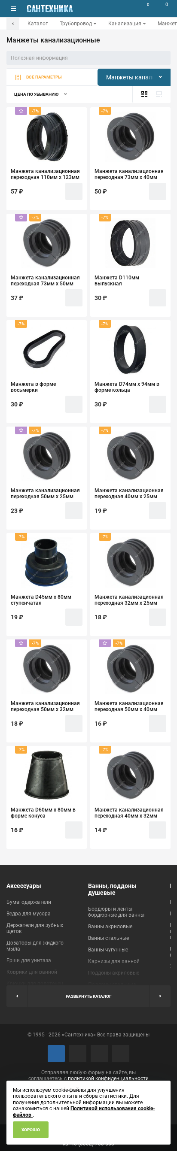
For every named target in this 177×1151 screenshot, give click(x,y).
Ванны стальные (108, 938)
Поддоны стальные (112, 984)
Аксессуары (23, 885)
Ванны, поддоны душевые (112, 889)
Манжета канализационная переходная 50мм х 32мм (45, 706)
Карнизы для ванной (114, 961)
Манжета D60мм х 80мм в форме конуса (43, 813)
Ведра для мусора (28, 914)
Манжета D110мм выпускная (117, 281)
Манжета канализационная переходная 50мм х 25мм (45, 494)
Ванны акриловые (110, 927)
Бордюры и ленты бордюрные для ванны (116, 912)
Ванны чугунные (108, 950)
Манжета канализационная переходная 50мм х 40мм (129, 706)
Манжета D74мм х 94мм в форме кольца (127, 387)
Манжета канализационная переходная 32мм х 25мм (129, 600)
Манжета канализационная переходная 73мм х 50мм (45, 281)
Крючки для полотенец (34, 984)
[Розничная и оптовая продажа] (50, 8)
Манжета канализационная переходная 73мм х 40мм (129, 174)
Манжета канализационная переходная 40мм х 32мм (129, 813)
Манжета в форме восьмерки (33, 387)
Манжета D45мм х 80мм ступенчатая (41, 600)
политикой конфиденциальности (108, 1078)
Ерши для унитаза (28, 960)
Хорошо (30, 1129)
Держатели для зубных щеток (34, 928)
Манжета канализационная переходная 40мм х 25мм (129, 494)
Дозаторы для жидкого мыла (35, 946)
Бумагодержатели (28, 902)
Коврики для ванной (31, 972)
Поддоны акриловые (113, 973)
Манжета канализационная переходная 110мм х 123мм (45, 174)
